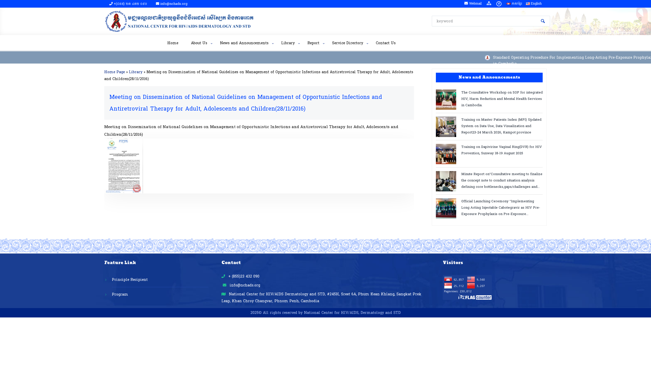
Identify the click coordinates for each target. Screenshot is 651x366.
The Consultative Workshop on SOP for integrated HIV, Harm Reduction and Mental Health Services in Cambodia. (502, 98)
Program (120, 294)
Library (288, 43)
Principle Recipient (130, 280)
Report (313, 43)
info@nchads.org (244, 285)
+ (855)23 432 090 (243, 276)
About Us (199, 43)
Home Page (114, 72)
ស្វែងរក (543, 21)
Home (172, 43)
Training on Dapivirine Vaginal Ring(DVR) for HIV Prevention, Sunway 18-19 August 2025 (501, 150)
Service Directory (347, 43)
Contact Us (386, 43)
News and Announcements (244, 43)
